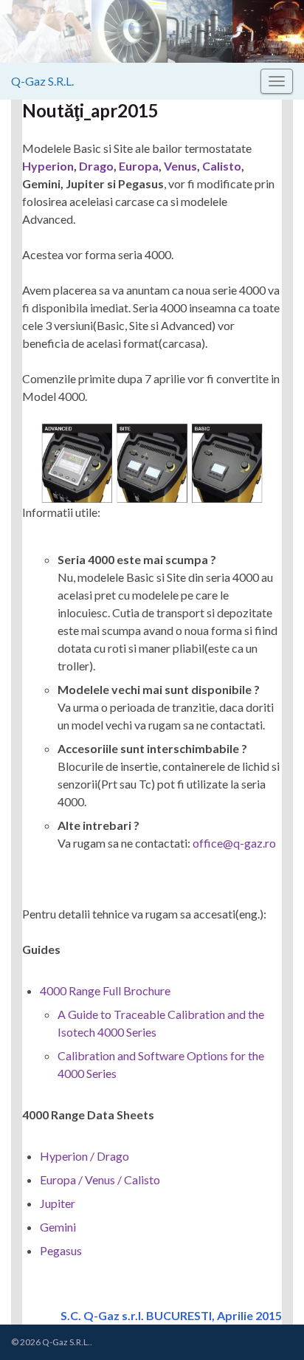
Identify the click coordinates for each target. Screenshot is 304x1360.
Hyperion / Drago (84, 1156)
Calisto (221, 166)
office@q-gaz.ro (234, 843)
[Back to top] (270, 1326)
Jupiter (57, 1203)
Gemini (58, 1227)
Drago (96, 166)
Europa (139, 166)
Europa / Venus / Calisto (100, 1179)
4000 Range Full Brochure (105, 990)
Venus (180, 166)
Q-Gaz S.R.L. (42, 81)
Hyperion (48, 166)
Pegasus (61, 1250)
